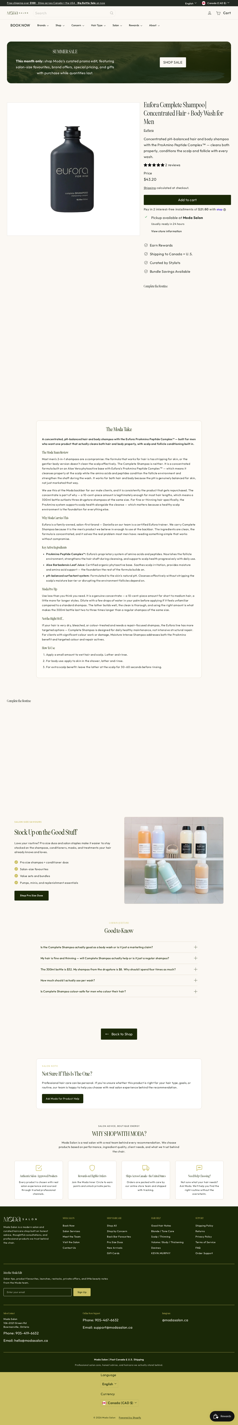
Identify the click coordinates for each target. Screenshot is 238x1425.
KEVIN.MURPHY (160, 1253)
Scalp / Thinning (160, 1236)
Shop (59, 25)
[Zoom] (73, 169)
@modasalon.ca (175, 1320)
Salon (116, 25)
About (153, 25)
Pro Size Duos (115, 1242)
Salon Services (71, 1231)
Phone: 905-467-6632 (100, 1320)
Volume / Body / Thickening (167, 1242)
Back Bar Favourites (119, 1236)
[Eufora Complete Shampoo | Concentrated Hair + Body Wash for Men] (187, 311)
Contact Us (69, 1247)
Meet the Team (72, 1236)
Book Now (69, 1225)
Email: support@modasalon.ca (107, 1327)
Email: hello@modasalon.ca (25, 1340)
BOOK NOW (20, 25)
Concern (76, 25)
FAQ (198, 1247)
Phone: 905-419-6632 (21, 1333)
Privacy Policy (203, 1236)
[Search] (112, 13)
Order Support (204, 1253)
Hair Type (97, 25)
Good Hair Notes (161, 1225)
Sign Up (82, 1292)
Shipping (150, 188)
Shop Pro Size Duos (31, 895)
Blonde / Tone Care (162, 1231)
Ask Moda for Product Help (62, 1098)
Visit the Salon (71, 1242)
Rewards (134, 25)
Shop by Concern (117, 1231)
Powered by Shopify (130, 1417)
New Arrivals (114, 1247)
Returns (200, 1231)
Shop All (112, 1225)
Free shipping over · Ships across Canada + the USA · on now (56, 3)
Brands (41, 25)
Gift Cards (113, 1253)
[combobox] (74, 13)
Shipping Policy (204, 1225)
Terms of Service (205, 1242)
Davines (156, 1247)
